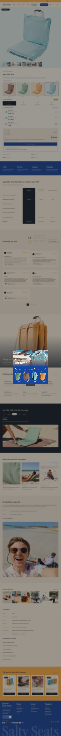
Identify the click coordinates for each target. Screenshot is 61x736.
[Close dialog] (47, 352)
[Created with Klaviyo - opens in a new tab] (30, 385)
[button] (18, 376)
